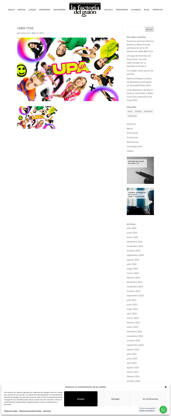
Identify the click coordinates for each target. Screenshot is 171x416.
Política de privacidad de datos (30, 411)
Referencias (133, 142)
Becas (130, 128)
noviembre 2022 (135, 336)
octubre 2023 (133, 291)
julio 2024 (131, 264)
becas (130, 111)
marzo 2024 (133, 273)
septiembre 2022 (135, 345)
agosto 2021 (133, 367)
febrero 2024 (133, 277)
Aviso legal (47, 411)
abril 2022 (132, 362)
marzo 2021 (133, 371)
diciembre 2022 (134, 331)
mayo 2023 (132, 309)
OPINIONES (44, 10)
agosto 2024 (133, 259)
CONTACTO (158, 10)
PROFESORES (122, 10)
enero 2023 (132, 326)
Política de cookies (11, 411)
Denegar (115, 399)
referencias (132, 116)
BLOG (146, 10)
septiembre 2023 (135, 295)
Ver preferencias (150, 399)
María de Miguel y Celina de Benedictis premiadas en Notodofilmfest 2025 (139, 82)
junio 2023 (132, 304)
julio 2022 (131, 353)
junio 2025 (132, 232)
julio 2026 (131, 228)
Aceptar (81, 399)
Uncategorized (134, 146)
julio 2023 (131, 300)
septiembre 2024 (135, 255)
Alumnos (131, 123)
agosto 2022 (133, 349)
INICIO (11, 10)
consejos (138, 111)
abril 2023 (132, 313)
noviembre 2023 (135, 286)
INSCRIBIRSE (59, 10)
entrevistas (148, 111)
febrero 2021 (133, 376)
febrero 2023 (133, 322)
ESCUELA (108, 10)
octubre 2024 (133, 250)
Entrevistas (132, 132)
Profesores (132, 137)
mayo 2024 (132, 268)
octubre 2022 (133, 340)
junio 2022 (132, 358)
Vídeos (130, 150)
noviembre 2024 (135, 246)
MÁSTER (21, 10)
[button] (165, 387)
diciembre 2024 (134, 241)
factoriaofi (25, 33)
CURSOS (32, 10)
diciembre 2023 (134, 282)
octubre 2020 (133, 380)
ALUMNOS (136, 10)
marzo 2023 (133, 318)
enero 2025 (132, 237)
